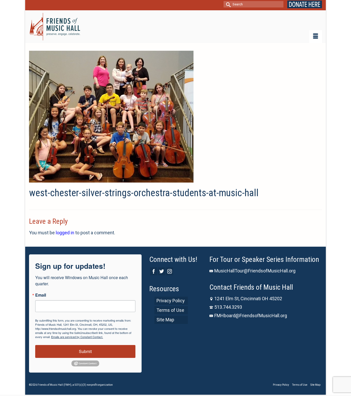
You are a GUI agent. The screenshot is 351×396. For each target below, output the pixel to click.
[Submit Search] (227, 4)
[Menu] (315, 36)
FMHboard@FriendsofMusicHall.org (250, 315)
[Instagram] (169, 271)
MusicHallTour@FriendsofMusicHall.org (254, 270)
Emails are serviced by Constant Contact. (77, 337)
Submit (85, 351)
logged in (65, 232)
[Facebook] (153, 271)
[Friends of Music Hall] (55, 26)
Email (40, 295)
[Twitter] (161, 271)
